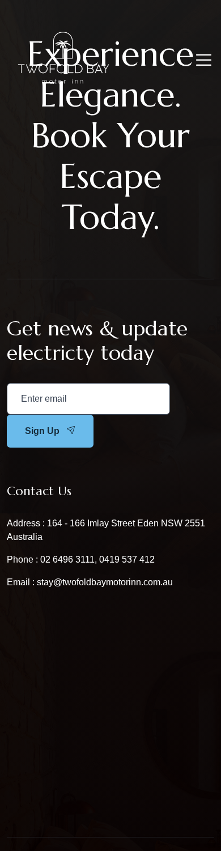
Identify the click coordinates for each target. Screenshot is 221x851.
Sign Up (42, 431)
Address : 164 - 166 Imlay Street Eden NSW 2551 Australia (106, 530)
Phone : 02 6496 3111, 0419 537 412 (81, 559)
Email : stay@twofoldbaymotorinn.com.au (90, 582)
